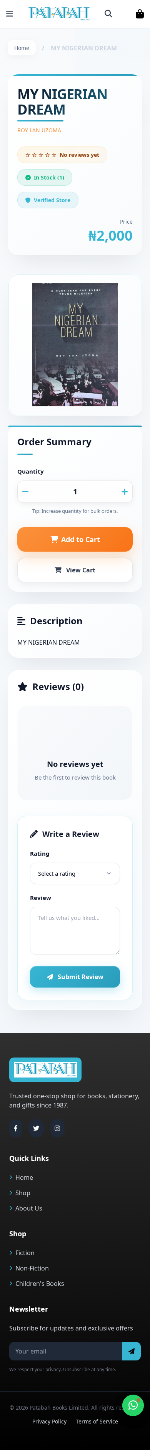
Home (21, 48)
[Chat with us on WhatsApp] (133, 1405)
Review (40, 897)
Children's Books (39, 1283)
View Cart (80, 570)
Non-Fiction (32, 1268)
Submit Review (80, 977)
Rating (40, 853)
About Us (28, 1208)
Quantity (30, 471)
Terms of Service (97, 1421)
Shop (22, 1193)
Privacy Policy (49, 1421)
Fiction (25, 1253)
